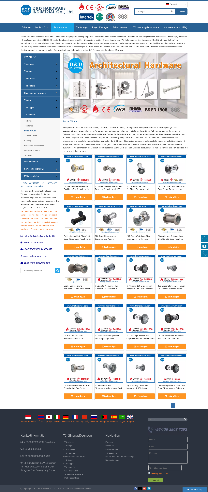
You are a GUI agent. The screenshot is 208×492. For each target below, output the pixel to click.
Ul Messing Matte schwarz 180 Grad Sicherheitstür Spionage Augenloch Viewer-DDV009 (171, 387)
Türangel (28, 71)
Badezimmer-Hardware (35, 93)
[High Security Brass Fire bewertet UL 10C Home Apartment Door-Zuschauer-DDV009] (140, 368)
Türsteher (28, 126)
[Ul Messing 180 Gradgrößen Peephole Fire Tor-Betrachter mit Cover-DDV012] (140, 268)
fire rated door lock (48, 218)
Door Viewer (30, 131)
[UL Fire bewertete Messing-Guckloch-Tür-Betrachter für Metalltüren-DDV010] (78, 169)
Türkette (28, 121)
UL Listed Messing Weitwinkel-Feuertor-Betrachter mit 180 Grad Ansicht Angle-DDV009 (108, 188)
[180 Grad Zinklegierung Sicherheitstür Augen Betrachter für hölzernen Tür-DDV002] (109, 219)
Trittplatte (28, 155)
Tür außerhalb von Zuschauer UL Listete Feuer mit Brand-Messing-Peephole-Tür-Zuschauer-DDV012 (171, 287)
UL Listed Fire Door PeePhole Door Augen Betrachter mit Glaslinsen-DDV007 (171, 188)
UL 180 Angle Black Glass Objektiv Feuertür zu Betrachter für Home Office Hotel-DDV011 (140, 337)
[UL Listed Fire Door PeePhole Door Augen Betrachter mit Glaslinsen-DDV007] (172, 169)
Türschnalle (29, 78)
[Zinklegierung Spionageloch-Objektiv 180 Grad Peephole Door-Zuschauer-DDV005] (172, 219)
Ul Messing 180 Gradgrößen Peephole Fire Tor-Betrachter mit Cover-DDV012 (139, 287)
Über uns (109, 446)
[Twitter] (140, 488)
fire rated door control (30, 222)
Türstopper (29, 107)
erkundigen (79, 197)
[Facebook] (135, 488)
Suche (182, 11)
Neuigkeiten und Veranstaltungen (120, 456)
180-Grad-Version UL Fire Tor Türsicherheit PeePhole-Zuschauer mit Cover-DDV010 (77, 387)
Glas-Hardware (31, 161)
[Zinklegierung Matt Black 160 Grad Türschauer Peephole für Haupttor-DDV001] (78, 219)
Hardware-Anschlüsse (34, 145)
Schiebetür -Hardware (34, 169)
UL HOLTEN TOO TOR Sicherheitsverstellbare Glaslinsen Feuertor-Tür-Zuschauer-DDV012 (75, 337)
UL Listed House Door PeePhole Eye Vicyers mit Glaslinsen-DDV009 (137, 188)
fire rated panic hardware (42, 229)
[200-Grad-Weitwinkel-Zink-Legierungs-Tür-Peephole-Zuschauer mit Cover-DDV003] (140, 219)
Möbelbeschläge (31, 176)
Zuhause (109, 442)
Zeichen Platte (30, 136)
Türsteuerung (70, 453)
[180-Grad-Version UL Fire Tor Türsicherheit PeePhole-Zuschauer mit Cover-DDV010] (78, 368)
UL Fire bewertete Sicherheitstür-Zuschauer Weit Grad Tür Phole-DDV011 (108, 387)
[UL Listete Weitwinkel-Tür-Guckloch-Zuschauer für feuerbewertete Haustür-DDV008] (109, 268)
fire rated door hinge (38, 215)
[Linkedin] (149, 488)
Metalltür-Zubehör (32, 150)
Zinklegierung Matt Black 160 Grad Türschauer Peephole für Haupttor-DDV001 (77, 237)
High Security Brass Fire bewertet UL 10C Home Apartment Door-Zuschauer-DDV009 (139, 387)
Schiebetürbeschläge (73, 474)
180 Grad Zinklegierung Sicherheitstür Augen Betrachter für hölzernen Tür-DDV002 (108, 237)
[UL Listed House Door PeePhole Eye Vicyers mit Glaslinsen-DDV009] (140, 169)
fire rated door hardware (31, 211)
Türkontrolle (29, 86)
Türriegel (28, 100)
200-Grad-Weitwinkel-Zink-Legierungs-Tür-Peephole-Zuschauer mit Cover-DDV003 (140, 237)
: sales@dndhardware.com (35, 456)
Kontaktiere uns (112, 460)
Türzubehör (29, 114)
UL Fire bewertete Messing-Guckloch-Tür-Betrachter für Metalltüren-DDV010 (76, 188)
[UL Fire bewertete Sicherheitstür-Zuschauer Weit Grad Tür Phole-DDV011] (109, 368)
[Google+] (144, 488)
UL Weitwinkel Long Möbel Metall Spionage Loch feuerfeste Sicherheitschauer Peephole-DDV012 (108, 337)
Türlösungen (111, 453)
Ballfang (27, 141)
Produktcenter (111, 449)
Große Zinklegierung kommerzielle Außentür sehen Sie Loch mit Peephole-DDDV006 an (77, 287)
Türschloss (29, 64)
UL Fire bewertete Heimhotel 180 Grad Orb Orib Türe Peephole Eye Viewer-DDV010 (171, 337)
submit (156, 480)
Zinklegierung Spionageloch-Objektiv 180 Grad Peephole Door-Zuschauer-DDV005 (171, 237)
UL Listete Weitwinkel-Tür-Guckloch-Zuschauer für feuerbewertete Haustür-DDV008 (107, 287)
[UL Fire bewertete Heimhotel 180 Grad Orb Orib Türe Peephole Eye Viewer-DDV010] (172, 318)
